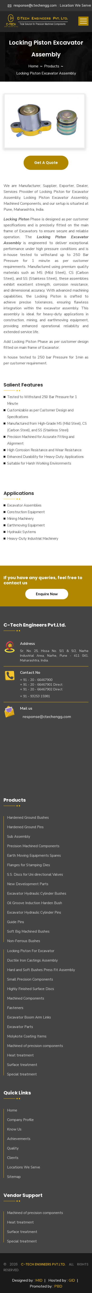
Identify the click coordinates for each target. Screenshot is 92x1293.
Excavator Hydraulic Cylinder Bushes (36, 893)
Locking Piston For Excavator (30, 951)
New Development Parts (27, 884)
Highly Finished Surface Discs (30, 988)
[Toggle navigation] (83, 21)
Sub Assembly (18, 836)
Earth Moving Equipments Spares (34, 855)
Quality (13, 1148)
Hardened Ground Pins (25, 827)
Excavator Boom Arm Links (29, 1017)
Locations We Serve (23, 1167)
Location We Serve (75, 5)
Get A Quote (46, 162)
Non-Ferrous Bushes (23, 941)
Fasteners (15, 1007)
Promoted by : (46, 1286)
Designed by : (27, 1280)
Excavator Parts (20, 1026)
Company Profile (20, 1119)
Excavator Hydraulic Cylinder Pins (34, 912)
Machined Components (25, 998)
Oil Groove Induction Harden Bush (34, 903)
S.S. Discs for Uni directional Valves (35, 874)
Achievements (18, 1138)
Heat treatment (20, 1055)
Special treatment (22, 1074)
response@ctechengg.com (35, 5)
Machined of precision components (35, 1045)
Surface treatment (22, 1064)
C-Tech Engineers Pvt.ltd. (43, 1264)
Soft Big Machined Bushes (28, 931)
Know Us (14, 1129)
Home (33, 66)
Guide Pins (15, 922)
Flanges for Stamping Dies (28, 865)
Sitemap (14, 1176)
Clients (12, 1157)
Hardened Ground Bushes (28, 817)
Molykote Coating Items (26, 1036)
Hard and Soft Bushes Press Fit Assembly (41, 969)
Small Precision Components (30, 979)
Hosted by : (61, 1280)
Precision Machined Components (33, 846)
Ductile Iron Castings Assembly (32, 960)
